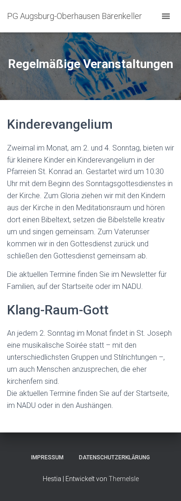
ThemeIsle (124, 478)
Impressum (47, 457)
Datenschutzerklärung (114, 457)
